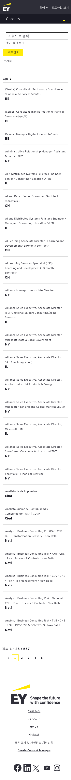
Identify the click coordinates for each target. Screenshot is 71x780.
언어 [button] (42, 7)
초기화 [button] (8, 61)
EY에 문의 (34, 711)
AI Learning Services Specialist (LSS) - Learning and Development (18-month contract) (29, 267)
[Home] (7, 7)
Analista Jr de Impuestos (21, 491)
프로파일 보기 (60, 7)
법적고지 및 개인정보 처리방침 (34, 742)
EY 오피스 (34, 719)
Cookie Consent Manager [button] (34, 750)
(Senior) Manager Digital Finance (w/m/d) (31, 134)
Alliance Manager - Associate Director (29, 290)
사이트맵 (34, 734)
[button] (35, 19)
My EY (34, 727)
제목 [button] (6, 78)
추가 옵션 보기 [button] (15, 43)
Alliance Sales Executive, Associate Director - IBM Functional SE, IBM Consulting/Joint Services (34, 312)
